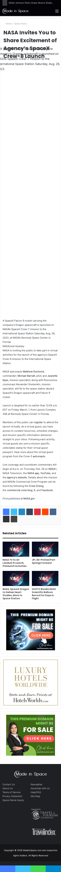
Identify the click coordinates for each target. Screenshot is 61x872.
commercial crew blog (19, 490)
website (22, 477)
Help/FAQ (36, 792)
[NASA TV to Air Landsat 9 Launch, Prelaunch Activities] (16, 549)
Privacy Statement (12, 796)
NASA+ (52, 468)
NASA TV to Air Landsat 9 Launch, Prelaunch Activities (15, 563)
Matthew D (29, 371)
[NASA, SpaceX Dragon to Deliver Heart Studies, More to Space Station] (16, 578)
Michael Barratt (26, 375)
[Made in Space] (15, 11)
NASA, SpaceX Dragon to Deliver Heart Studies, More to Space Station (16, 593)
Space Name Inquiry (13, 800)
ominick (39, 371)
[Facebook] (6, 512)
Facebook (47, 490)
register (38, 422)
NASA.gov (29, 498)
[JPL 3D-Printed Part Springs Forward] (45, 549)
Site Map (35, 796)
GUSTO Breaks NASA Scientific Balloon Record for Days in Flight (44, 593)
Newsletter (36, 784)
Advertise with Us (40, 788)
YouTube (45, 473)
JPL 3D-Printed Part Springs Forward (43, 561)
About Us (7, 788)
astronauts (39, 456)
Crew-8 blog (36, 485)
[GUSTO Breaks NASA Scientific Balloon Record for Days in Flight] (45, 578)
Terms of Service (11, 792)
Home (8, 23)
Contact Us (8, 784)
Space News (20, 23)
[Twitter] (14, 512)
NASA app (33, 473)
